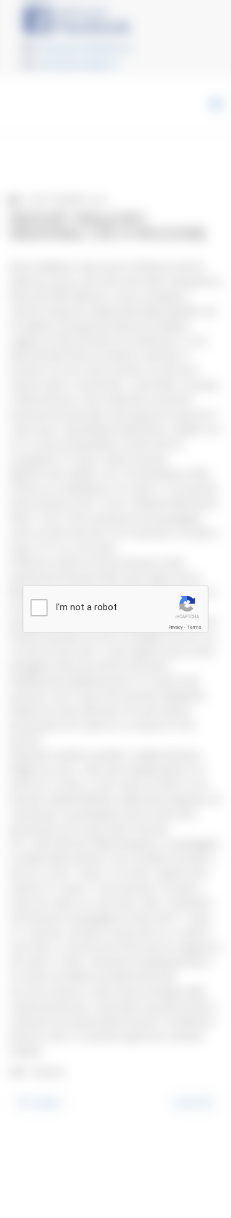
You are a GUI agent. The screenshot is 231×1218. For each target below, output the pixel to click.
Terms (194, 627)
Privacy (175, 627)
